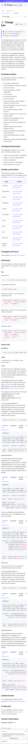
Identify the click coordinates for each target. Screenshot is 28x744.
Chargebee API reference (17, 255)
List (14, 185)
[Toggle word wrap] (22, 280)
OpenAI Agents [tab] (21, 426)
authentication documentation (16, 701)
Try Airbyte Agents (8, 1)
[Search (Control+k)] (25, 5)
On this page (5, 16)
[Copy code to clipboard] (25, 280)
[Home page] (2, 10)
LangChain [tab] (13, 425)
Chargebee (15, 35)
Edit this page (7, 728)
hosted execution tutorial (16, 388)
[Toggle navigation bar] (2, 5)
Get (16, 185)
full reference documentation (16, 177)
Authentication (8, 384)
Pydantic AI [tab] (5, 426)
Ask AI (20, 5)
